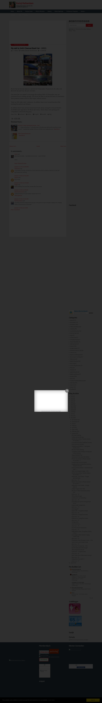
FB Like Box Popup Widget (56, 411)
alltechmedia (48, 411)
